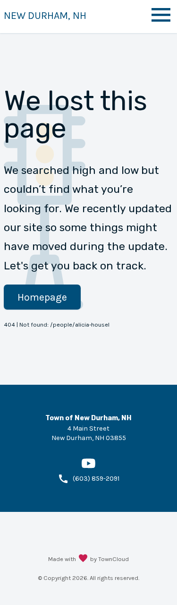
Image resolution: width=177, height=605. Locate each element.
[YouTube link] (88, 468)
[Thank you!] (83, 559)
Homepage (42, 297)
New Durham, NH (45, 15)
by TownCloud (109, 558)
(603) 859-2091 (96, 479)
